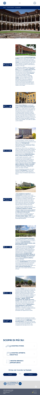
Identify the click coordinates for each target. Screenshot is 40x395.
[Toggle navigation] (20, 3)
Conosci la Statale (10, 7)
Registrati (10, 374)
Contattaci (30, 374)
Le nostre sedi (17, 7)
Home (4, 7)
